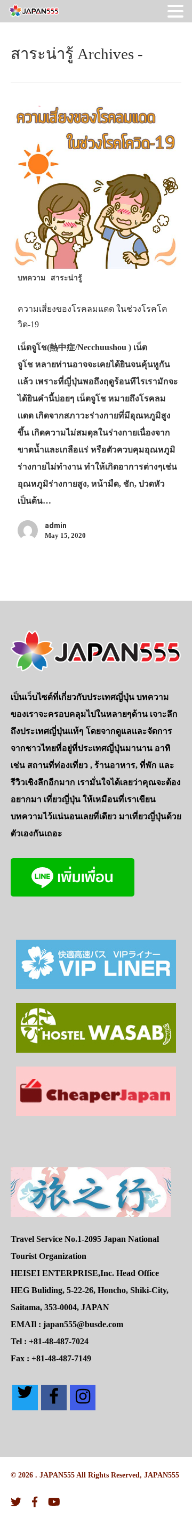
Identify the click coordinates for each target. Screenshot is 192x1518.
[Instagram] (82, 1397)
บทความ (31, 277)
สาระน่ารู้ (66, 277)
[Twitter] (25, 1397)
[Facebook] (54, 1397)
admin (56, 525)
